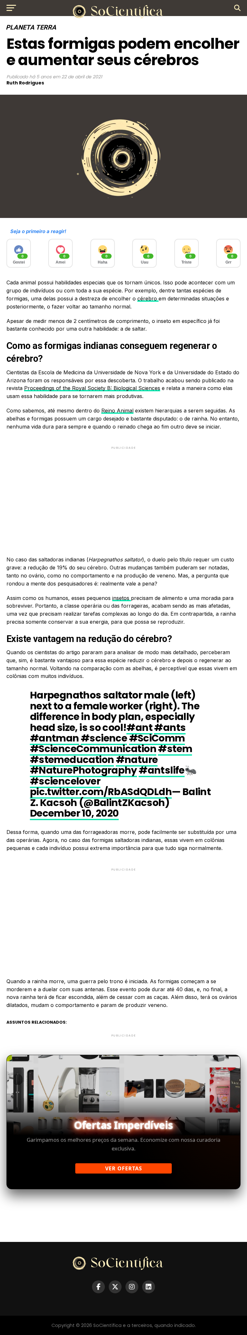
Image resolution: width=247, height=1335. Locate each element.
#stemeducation (72, 760)
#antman (54, 738)
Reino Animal (117, 410)
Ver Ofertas (123, 1168)
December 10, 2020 (74, 813)
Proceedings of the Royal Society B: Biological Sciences (92, 388)
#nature (137, 760)
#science (104, 738)
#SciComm (157, 738)
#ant (139, 727)
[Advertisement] (123, 496)
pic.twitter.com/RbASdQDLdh (101, 792)
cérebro (148, 298)
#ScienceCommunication (93, 749)
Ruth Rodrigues (25, 83)
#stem (175, 749)
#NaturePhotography (83, 770)
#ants (170, 727)
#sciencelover (65, 781)
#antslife (162, 770)
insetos (121, 598)
